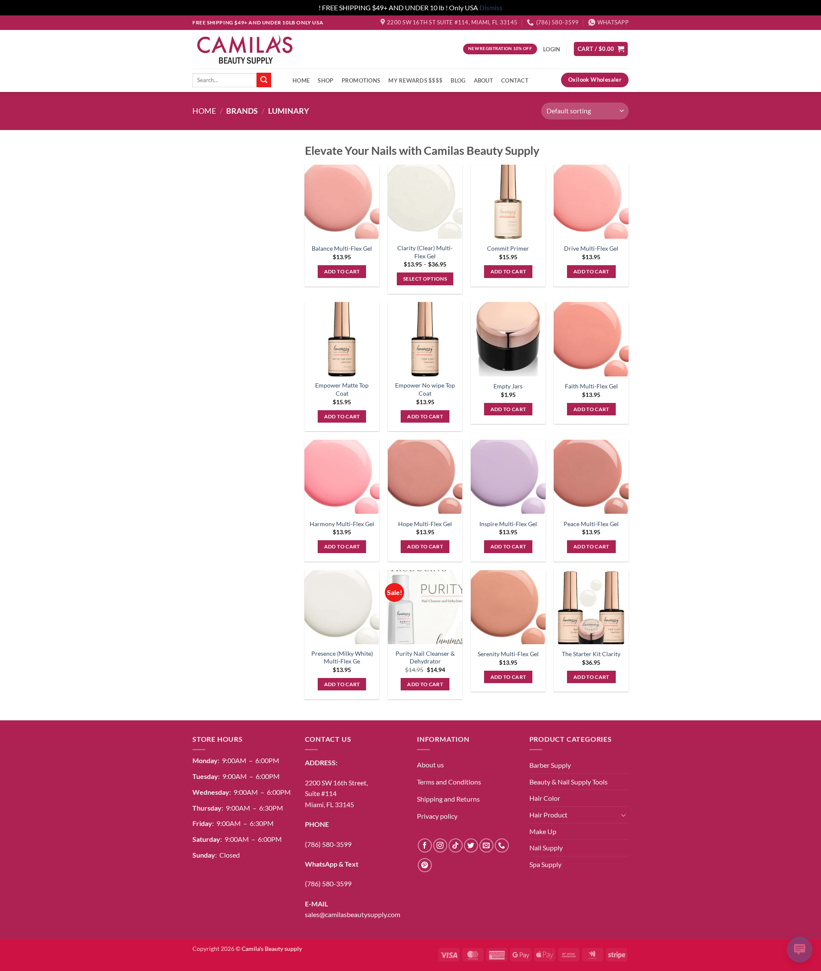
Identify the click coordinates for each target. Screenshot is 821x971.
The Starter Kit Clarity (591, 653)
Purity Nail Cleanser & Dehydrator (425, 657)
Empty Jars (508, 386)
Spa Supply (545, 864)
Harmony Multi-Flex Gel (342, 523)
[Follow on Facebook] (425, 845)
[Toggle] (623, 815)
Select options (425, 278)
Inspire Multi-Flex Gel (508, 523)
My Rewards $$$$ (415, 80)
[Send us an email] (486, 845)
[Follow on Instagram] (440, 845)
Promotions (361, 80)
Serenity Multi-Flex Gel (508, 653)
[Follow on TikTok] (456, 845)
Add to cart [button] (342, 271)
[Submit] (264, 80)
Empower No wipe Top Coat (425, 389)
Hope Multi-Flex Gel (425, 523)
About (483, 80)
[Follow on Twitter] (471, 845)
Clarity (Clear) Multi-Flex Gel (425, 252)
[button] (601, 49)
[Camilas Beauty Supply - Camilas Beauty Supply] (245, 48)
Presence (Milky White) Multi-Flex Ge (342, 657)
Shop (325, 80)
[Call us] (502, 845)
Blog (458, 80)
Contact (515, 80)
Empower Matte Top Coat (342, 389)
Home (301, 80)
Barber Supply (550, 765)
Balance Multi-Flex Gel (342, 248)
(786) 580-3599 (328, 844)
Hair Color (544, 798)
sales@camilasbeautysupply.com (352, 914)
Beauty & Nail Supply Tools (568, 782)
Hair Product (548, 815)
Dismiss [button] (490, 7)
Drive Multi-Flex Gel (591, 248)
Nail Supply (546, 848)
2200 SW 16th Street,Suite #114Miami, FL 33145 (336, 793)
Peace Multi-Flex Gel (591, 523)
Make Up (542, 831)
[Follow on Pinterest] (425, 865)
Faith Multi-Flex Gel (591, 386)
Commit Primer (508, 248)
